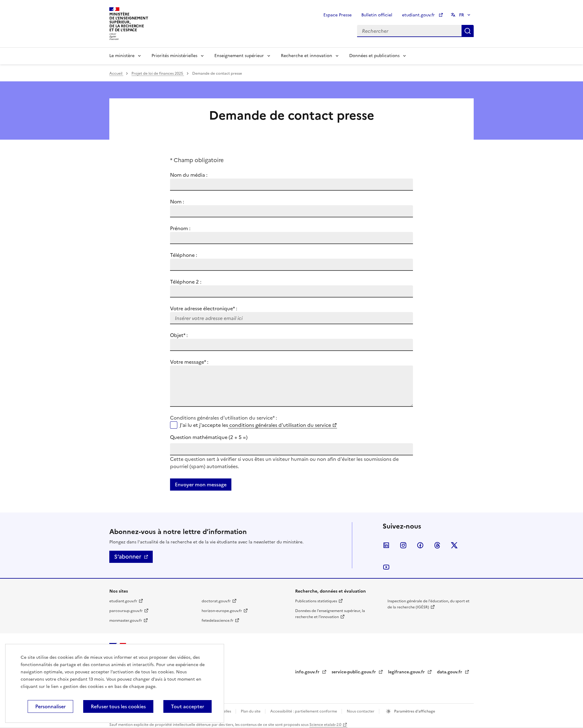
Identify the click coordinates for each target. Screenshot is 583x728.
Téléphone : (183, 255)
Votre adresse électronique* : (203, 308)
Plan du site (251, 711)
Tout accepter (187, 706)
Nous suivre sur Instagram (403, 545)
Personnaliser (50, 706)
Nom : (177, 201)
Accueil (116, 73)
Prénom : (180, 228)
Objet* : (186, 335)
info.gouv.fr (308, 672)
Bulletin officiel (376, 15)
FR (461, 15)
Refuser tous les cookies (118, 706)
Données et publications (374, 56)
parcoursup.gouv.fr (126, 611)
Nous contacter (361, 711)
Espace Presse (337, 15)
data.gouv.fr (450, 672)
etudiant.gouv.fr (419, 15)
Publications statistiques (316, 601)
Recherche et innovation (306, 56)
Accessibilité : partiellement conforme (304, 711)
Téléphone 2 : (185, 281)
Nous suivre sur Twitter (454, 545)
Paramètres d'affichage (414, 711)
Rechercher (468, 31)
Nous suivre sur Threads (437, 545)
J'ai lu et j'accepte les (255, 425)
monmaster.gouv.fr (125, 620)
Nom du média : (188, 175)
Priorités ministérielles (174, 56)
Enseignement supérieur (239, 56)
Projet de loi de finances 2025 (157, 73)
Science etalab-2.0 (325, 724)
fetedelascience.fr (218, 620)
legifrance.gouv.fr (407, 672)
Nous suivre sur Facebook (420, 545)
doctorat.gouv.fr (216, 601)
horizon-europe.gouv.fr (222, 611)
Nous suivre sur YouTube (386, 567)
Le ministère (122, 56)
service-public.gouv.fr (354, 672)
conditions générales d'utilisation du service (279, 425)
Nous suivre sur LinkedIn (386, 545)
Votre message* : (189, 362)
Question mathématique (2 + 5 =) (208, 437)
